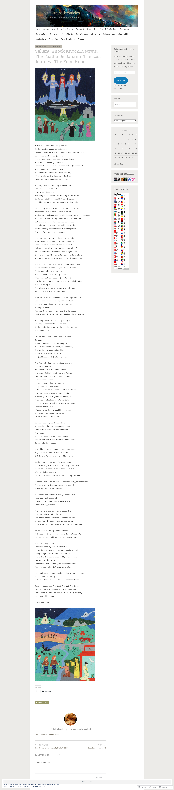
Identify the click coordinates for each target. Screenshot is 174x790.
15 (125, 148)
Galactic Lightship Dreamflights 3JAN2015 (51, 746)
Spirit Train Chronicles (60, 12)
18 (136, 148)
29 (126, 158)
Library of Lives (124, 34)
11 (136, 144)
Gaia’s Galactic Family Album (88, 34)
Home (38, 29)
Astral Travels (67, 29)
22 (126, 153)
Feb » (122, 164)
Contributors (41, 34)
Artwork (55, 29)
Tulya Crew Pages (68, 39)
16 (129, 148)
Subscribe (121, 80)
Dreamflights (67, 34)
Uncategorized (43, 702)
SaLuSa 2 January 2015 (97, 746)
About (46, 29)
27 (119, 158)
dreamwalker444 (55, 47)
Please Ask (53, 39)
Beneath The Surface (108, 29)
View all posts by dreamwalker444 (47, 734)
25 (136, 153)
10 (133, 144)
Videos (81, 39)
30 (129, 158)
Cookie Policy (41, 786)
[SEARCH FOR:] (125, 104)
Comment (99, 777)
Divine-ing (54, 34)
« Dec (116, 164)
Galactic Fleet (109, 34)
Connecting (124, 29)
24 (133, 153)
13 (118, 148)
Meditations (41, 39)
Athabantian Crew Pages (86, 29)
